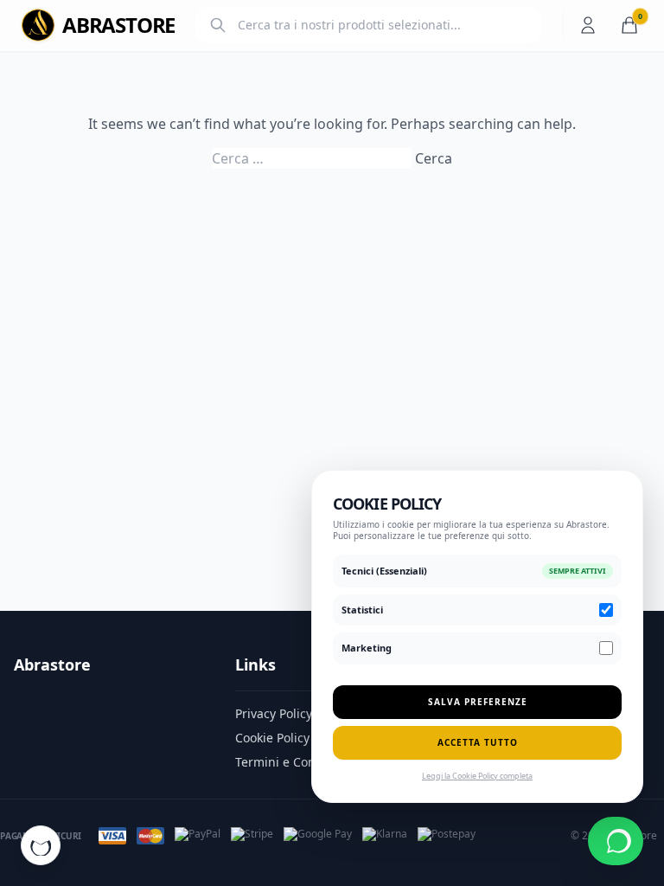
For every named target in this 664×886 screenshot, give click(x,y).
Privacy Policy (273, 713)
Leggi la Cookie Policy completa (477, 775)
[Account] (588, 25)
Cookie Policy (272, 737)
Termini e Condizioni (294, 762)
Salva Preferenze (477, 702)
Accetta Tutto (477, 742)
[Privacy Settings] (41, 845)
